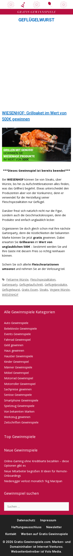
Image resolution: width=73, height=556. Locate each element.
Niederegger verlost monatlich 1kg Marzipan (33, 481)
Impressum (48, 520)
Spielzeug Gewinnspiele (19, 406)
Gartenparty (10, 284)
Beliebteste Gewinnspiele (20, 328)
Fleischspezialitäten (43, 279)
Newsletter (54, 527)
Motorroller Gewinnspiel (19, 384)
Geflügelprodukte (56, 284)
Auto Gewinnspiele (16, 323)
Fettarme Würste (17, 279)
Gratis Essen (30, 290)
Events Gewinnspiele (17, 334)
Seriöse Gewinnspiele (18, 395)
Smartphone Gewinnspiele (21, 400)
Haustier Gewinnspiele (18, 356)
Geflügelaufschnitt (31, 284)
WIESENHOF (10, 295)
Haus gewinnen (14, 350)
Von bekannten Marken (19, 411)
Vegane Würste (60, 290)
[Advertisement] (36, 67)
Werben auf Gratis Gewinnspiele (44, 534)
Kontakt (10, 534)
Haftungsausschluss (26, 527)
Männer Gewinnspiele (18, 367)
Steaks (44, 290)
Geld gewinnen (13, 345)
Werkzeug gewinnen (17, 417)
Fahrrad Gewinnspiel (17, 340)
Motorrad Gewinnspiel (18, 378)
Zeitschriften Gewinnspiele (21, 422)
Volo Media (53, 551)
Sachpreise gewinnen (18, 389)
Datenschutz (26, 520)
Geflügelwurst (11, 290)
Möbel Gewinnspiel (16, 373)
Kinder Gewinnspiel (16, 362)
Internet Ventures (49, 547)
